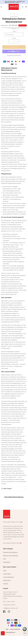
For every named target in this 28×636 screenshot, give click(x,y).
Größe (14, 31)
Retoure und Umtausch (10, 555)
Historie (5, 583)
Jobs (4, 570)
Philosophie (7, 580)
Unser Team (7, 573)
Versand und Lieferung (10, 552)
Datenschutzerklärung (15, 629)
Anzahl (14, 38)
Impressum (6, 562)
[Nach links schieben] (10, 14)
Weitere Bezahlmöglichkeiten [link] (14, 55)
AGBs (7, 629)
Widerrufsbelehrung (10, 632)
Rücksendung (23, 27)
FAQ (4, 559)
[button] (22, 7)
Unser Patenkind (8, 577)
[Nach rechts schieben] (17, 14)
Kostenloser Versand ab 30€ (13, 27)
